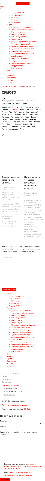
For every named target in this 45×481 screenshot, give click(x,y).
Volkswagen (13, 129)
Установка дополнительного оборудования (22, 64)
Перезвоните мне (23, 3)
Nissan (24, 122)
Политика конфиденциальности (14, 405)
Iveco (31, 114)
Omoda (37, 122)
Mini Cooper (6, 122)
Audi (22, 107)
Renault (25, 124)
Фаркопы (16, 103)
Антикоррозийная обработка (22, 53)
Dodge (4, 112)
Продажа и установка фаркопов (23, 41)
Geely (21, 112)
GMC (28, 112)
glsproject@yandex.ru (11, 385)
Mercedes (32, 119)
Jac (36, 114)
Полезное (15, 17)
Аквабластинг (16, 56)
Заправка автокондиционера (22, 60)
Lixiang (4, 119)
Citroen (21, 109)
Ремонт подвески (18, 32)
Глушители (30, 100)
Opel (3, 124)
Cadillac (5, 109)
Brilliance (29, 107)
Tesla (34, 126)
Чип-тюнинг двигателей (20, 44)
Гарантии (10, 75)
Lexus (33, 117)
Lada (17, 117)
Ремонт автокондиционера (21, 58)
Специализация (17, 12)
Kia (12, 117)
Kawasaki (5, 117)
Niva (31, 122)
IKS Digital (27, 409)
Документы (15, 22)
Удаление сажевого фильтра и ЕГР (25, 48)
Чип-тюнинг (6, 103)
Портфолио (11, 77)
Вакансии (15, 20)
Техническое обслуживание (22, 29)
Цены (9, 70)
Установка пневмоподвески (22, 46)
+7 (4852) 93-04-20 (10, 373)
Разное (24, 103)
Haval (4, 114)
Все (3, 98)
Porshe (18, 124)
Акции (9, 73)
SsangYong (6, 126)
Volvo (22, 129)
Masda (17, 119)
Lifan (11, 119)
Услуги (9, 24)
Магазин (10, 80)
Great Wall (35, 112)
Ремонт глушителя (18, 36)
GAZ (16, 112)
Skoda (32, 124)
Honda (10, 114)
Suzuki (22, 126)
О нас (9, 293)
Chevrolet (29, 109)
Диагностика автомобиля (21, 27)
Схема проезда (9, 394)
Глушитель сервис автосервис (13, 86)
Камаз (4, 107)
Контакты (10, 82)
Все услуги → (16, 68)
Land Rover (25, 117)
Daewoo (38, 109)
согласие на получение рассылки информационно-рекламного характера (18, 473)
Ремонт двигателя (18, 34)
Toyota (4, 129)
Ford (10, 112)
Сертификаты (16, 15)
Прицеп (11, 107)
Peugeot (10, 124)
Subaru (15, 126)
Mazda (24, 119)
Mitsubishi (16, 122)
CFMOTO (13, 109)
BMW (37, 107)
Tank (28, 126)
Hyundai (18, 114)
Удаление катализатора (20, 51)
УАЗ (17, 107)
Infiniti (25, 114)
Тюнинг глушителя (18, 39)
